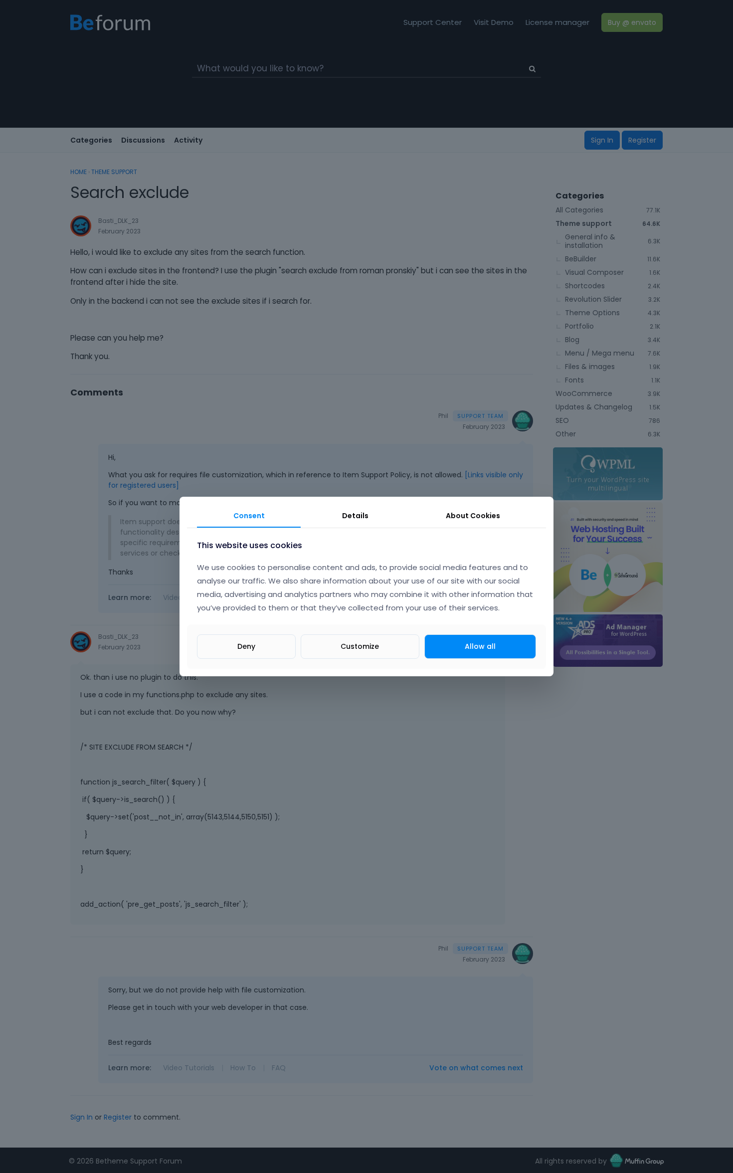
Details (355, 516)
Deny (246, 646)
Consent (249, 516)
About (473, 516)
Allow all (480, 646)
